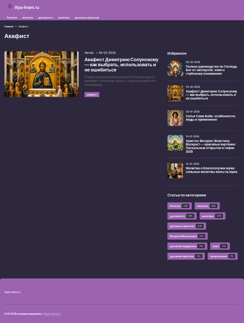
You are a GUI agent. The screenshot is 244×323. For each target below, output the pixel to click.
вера (219, 246)
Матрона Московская (187, 236)
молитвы (64, 17)
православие (222, 256)
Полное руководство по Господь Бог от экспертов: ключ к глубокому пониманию (211, 70)
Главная (9, 26)
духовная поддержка (186, 246)
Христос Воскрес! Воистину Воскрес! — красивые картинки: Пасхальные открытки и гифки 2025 (211, 146)
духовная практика (185, 256)
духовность (45, 17)
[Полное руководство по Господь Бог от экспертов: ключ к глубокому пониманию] (175, 68)
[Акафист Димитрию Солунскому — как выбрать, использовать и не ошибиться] (41, 74)
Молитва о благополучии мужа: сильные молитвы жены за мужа (211, 170)
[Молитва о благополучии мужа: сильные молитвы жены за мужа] (175, 170)
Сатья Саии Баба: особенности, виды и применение (211, 118)
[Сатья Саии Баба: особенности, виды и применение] (175, 118)
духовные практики (87, 17)
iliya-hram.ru (52, 314)
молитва (27, 17)
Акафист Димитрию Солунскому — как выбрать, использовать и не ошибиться (211, 95)
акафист (92, 94)
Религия (12, 17)
